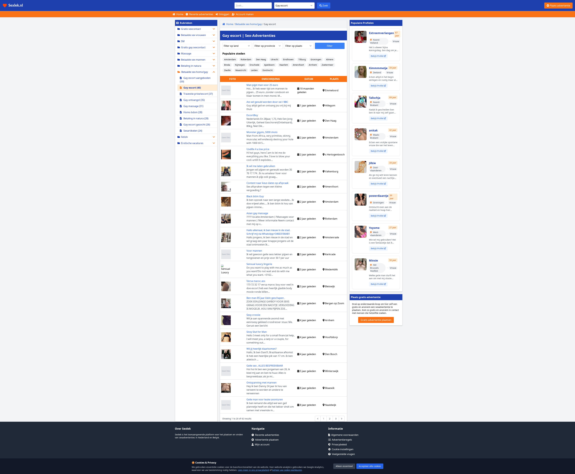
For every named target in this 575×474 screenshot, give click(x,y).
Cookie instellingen (342, 449)
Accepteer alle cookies (370, 466)
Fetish (184, 137)
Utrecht (274, 59)
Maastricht (240, 70)
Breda (227, 64)
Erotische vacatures (192, 143)
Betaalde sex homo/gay (194, 72)
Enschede (254, 64)
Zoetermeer (327, 64)
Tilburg (302, 59)
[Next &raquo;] (342, 419)
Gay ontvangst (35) (194, 100)
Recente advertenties (201, 14)
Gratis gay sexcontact (193, 47)
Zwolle (227, 70)
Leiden (254, 70)
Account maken (244, 14)
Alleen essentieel (344, 466)
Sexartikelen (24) (192, 130)
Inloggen (224, 14)
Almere (329, 59)
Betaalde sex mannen (193, 59)
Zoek (325, 5)
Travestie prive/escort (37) (198, 93)
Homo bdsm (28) (192, 112)
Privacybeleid (339, 444)
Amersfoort (298, 64)
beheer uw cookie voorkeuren (287, 470)
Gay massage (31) (193, 106)
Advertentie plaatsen (267, 439)
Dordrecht (267, 70)
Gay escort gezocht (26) (196, 124)
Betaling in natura (191, 65)
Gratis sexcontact (191, 29)
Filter (330, 46)
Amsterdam (230, 59)
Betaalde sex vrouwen (193, 35)
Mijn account (262, 444)
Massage (186, 53)
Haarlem (283, 64)
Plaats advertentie (559, 5)
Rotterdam (246, 59)
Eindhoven (288, 59)
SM (183, 41)
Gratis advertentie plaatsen (376, 320)
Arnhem (313, 64)
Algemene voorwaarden (344, 435)
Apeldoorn (269, 64)
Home (179, 14)
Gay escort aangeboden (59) (195, 79)
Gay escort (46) (192, 87)
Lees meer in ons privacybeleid (253, 470)
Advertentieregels (342, 439)
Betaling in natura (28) (195, 118)
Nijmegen (240, 64)
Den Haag (261, 59)
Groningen (316, 59)
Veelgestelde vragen (343, 454)
